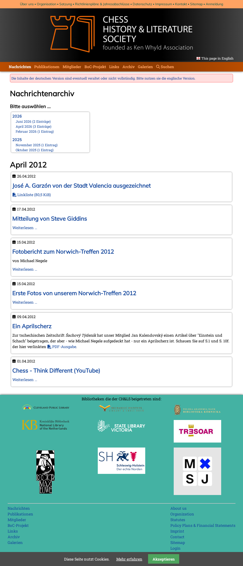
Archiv (128, 66)
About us (178, 508)
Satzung (65, 4)
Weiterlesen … (24, 227)
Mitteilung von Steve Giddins (49, 218)
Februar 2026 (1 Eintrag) (35, 131)
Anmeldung (214, 4)
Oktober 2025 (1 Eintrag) (35, 150)
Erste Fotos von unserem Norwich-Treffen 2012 (74, 293)
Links (114, 66)
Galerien (145, 66)
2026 (17, 116)
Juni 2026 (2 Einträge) (33, 121)
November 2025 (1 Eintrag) (37, 145)
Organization (182, 513)
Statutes (177, 519)
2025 (17, 139)
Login (175, 548)
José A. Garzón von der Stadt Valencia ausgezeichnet (81, 185)
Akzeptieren (164, 559)
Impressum (163, 4)
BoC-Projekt (95, 66)
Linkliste (34, 194)
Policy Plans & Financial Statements (202, 525)
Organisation (46, 4)
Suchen (167, 66)
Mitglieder (72, 66)
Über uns (27, 4)
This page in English (217, 58)
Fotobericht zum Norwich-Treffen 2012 (63, 251)
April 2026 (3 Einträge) (33, 126)
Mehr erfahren (129, 559)
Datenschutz (142, 4)
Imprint (177, 530)
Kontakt (181, 4)
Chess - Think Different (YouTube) (56, 370)
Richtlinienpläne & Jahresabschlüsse (102, 4)
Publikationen (46, 66)
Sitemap (196, 4)
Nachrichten (20, 66)
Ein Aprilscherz (31, 326)
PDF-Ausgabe (64, 346)
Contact (177, 536)
